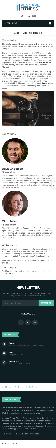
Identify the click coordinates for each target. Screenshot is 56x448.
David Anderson (12, 169)
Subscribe (46, 303)
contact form (7, 273)
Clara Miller (9, 221)
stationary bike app (43, 62)
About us (5, 443)
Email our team (42, 256)
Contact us (13, 443)
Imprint (10, 387)
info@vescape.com (16, 355)
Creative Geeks (31, 387)
